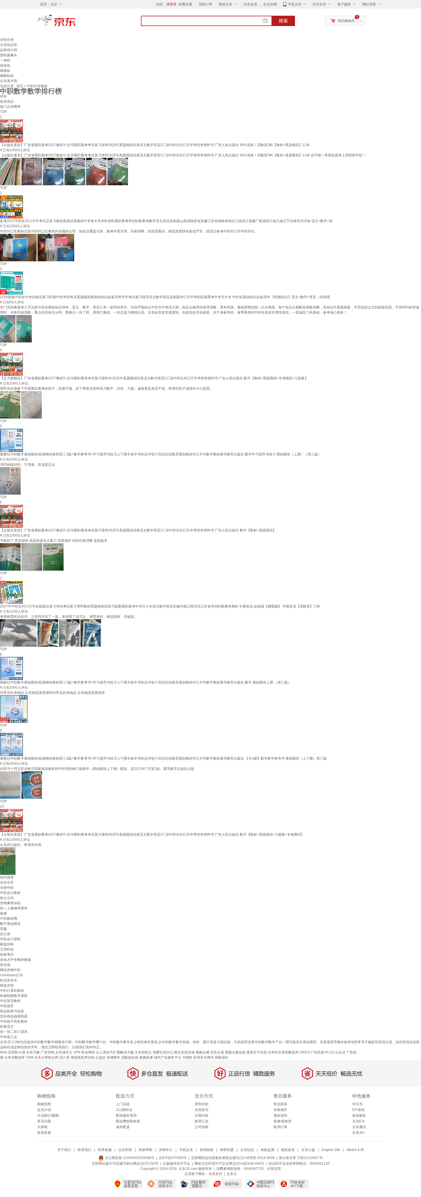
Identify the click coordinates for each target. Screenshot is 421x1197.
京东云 (232, 1174)
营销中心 (166, 1150)
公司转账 (201, 1127)
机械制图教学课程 (13, 996)
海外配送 (123, 1127)
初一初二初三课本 (13, 1032)
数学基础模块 (10, 924)
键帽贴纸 (7, 76)
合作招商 (125, 1150)
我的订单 (206, 4)
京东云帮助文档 (46, 1057)
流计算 (64, 1057)
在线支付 (201, 1110)
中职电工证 (8, 1037)
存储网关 (113, 1057)
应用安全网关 (203, 1057)
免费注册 (185, 4)
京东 (76, 22)
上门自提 (123, 1104)
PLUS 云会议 (335, 1052)
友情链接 (206, 1150)
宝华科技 (7, 949)
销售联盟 (227, 1150)
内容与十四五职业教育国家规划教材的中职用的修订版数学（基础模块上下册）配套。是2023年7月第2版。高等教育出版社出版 (97, 769)
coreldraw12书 (11, 975)
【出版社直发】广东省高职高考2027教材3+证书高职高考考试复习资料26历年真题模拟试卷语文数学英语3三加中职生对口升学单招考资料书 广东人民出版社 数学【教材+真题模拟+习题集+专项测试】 (152, 834)
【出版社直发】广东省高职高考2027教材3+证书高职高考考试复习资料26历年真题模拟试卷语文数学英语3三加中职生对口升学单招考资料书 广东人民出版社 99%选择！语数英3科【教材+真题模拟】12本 (155, 145)
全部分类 (7, 40)
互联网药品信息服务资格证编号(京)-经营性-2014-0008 (233, 1158)
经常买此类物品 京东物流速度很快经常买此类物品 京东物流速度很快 (52, 693)
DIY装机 (358, 1110)
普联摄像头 (8, 55)
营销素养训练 (10, 903)
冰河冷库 (7, 883)
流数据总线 (129, 1057)
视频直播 (146, 1057)
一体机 (5, 60)
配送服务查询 (126, 1116)
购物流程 (44, 1104)
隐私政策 (288, 1150)
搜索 (283, 20)
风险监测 (267, 1150)
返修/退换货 (283, 1121)
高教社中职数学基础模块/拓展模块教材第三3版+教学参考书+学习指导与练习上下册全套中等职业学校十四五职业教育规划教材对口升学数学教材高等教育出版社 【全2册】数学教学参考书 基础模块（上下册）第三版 (163, 758)
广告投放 (317, 1052)
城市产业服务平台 (167, 1057)
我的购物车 (346, 21)
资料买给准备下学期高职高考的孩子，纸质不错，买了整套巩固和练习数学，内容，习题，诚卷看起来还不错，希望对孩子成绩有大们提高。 (106, 389)
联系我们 (84, 1150)
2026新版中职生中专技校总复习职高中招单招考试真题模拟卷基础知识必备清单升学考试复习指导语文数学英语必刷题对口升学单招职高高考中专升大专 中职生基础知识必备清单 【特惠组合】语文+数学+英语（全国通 (165, 297)
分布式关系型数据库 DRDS (289, 1052)
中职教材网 (8, 919)
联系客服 (44, 1133)
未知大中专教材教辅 (15, 960)
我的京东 (225, 4)
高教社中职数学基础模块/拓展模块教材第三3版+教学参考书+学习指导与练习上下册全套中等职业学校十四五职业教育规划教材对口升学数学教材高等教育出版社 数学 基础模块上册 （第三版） (145, 682)
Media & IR (355, 1150)
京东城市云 (63, 1052)
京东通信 (359, 1127)
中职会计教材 (10, 893)
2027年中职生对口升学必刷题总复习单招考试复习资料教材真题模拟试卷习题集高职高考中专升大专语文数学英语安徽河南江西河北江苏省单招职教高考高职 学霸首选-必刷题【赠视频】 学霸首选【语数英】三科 (160, 606)
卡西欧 (187, 1057)
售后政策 (280, 1104)
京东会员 (250, 4)
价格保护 (280, 1110)
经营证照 (274, 1169)
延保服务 (359, 1116)
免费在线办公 (163, 1052)
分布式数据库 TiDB (19, 1057)
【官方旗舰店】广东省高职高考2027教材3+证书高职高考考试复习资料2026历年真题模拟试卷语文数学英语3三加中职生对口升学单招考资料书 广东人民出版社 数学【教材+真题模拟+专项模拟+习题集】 (154, 378)
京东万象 (33, 1052)
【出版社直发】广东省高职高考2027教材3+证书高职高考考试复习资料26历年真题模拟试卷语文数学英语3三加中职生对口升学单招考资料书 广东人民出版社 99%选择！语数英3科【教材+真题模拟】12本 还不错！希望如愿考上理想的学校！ (183, 155)
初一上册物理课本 (13, 908)
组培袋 (5, 965)
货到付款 (201, 1104)
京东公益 (308, 1150)
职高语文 (7, 1027)
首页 (20, 86)
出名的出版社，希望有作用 (20, 845)
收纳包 (5, 65)
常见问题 (44, 1121)
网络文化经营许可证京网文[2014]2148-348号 (229, 1164)
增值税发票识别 (82, 1057)
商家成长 (222, 1057)
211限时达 (124, 1110)
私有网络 (88, 1052)
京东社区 (247, 1150)
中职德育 (7, 1006)
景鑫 (3, 929)
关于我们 (64, 1150)
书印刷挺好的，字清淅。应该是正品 (27, 465)
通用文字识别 (256, 1052)
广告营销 (47, 1052)
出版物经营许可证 (176, 1164)
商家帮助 (145, 1150)
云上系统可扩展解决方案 (115, 1052)
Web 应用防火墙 (12, 1052)
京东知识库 (8, 45)
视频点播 (202, 1052)
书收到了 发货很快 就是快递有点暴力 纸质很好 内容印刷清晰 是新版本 (53, 541)
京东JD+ (358, 1133)
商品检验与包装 (12, 1011)
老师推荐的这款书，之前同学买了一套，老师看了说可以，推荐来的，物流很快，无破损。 (68, 617)
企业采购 (270, 4)
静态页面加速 (184, 1052)
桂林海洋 (7, 955)
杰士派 (5, 934)
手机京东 (295, 4)
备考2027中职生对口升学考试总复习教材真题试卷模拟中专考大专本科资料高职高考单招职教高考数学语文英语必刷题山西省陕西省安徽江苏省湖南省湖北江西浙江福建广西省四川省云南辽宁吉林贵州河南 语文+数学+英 (166, 221)
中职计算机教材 (12, 991)
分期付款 (201, 1116)
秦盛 (3, 913)
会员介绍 (44, 1110)
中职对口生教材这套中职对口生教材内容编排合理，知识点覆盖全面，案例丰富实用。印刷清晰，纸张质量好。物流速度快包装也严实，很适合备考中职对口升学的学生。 (129, 231)
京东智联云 (143, 1052)
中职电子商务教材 (13, 1021)
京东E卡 (358, 1121)
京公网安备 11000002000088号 (129, 1158)
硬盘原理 (7, 985)
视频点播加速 (235, 1052)
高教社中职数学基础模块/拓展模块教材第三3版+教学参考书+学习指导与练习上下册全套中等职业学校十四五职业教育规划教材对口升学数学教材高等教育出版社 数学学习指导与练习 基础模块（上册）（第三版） (160, 454)
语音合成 (217, 1052)
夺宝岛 (357, 1104)
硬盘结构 (7, 944)
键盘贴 (5, 71)
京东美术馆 (8, 81)
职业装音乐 (8, 980)
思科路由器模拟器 (13, 1016)
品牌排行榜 (8, 50)
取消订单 (280, 1127)
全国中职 (7, 888)
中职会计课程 (10, 939)
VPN (76, 1052)
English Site (331, 1150)
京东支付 (215, 1174)
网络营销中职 (10, 970)
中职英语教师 (10, 1001)
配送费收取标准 (128, 1121)
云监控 (100, 1057)
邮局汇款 (201, 1121)
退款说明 (280, 1116)
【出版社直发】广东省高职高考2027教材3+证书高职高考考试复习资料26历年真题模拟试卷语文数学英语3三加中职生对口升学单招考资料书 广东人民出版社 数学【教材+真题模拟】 (138, 530)
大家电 (42, 1127)
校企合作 (7, 898)
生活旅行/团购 (48, 1116)
